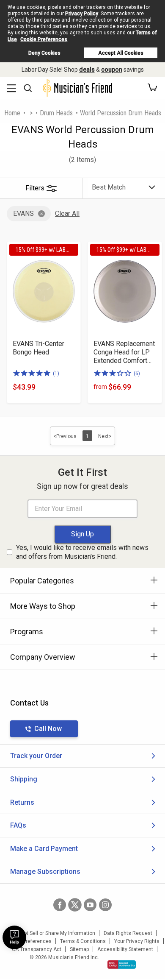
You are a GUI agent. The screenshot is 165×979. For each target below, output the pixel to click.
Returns (22, 802)
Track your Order (36, 756)
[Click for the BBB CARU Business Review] (121, 964)
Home (12, 113)
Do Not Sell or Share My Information (54, 933)
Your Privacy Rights (137, 941)
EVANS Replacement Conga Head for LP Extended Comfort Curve (124, 352)
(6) (137, 374)
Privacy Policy (81, 14)
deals (87, 69)
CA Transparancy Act (36, 949)
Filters (34, 188)
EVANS (23, 213)
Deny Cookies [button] (44, 53)
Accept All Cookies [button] (120, 53)
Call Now (48, 729)
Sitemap (79, 949)
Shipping (23, 779)
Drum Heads (56, 113)
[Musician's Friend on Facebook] (59, 904)
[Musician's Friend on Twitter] (74, 904)
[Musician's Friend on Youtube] (90, 904)
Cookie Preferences (43, 39)
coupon (111, 69)
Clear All (67, 213)
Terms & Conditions (83, 941)
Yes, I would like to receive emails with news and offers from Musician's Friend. (82, 552)
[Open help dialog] (14, 937)
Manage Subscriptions (45, 871)
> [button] (31, 113)
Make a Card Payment (44, 849)
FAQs (18, 825)
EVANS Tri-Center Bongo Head (38, 348)
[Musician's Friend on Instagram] (105, 904)
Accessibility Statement (125, 949)
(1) (56, 374)
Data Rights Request (128, 933)
